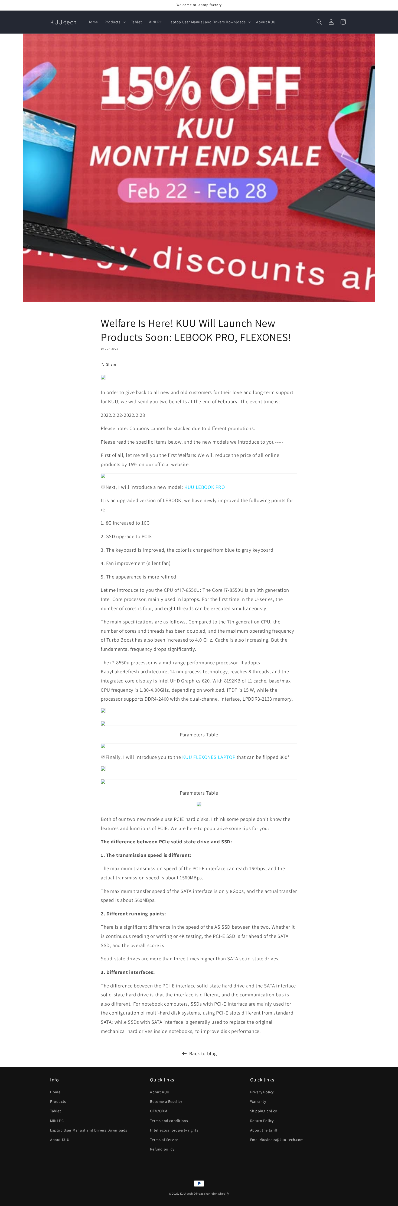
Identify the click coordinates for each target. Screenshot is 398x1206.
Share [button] (111, 364)
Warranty (258, 1101)
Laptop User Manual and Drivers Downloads (88, 1130)
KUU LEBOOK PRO (204, 487)
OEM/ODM (158, 1111)
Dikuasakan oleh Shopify (211, 1193)
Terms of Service (164, 1139)
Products (58, 1101)
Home (55, 1092)
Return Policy (262, 1120)
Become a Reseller (166, 1101)
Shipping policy (263, 1111)
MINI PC (57, 1120)
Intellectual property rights (174, 1130)
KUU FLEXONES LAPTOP (208, 757)
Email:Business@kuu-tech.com (277, 1139)
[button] (114, 22)
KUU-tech (186, 1193)
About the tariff (264, 1130)
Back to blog (203, 1053)
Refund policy (162, 1149)
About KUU (59, 1139)
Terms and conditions (169, 1120)
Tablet (55, 1111)
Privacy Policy (262, 1092)
